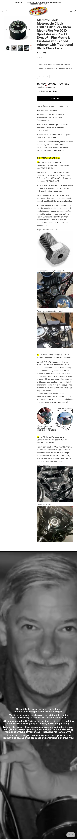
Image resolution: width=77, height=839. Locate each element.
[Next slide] (30, 30)
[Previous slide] (6, 30)
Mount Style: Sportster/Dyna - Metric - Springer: (55, 64)
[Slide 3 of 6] (20, 48)
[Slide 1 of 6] (8, 48)
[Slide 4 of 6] (26, 48)
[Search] (6, 11)
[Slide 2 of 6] (14, 48)
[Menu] (2, 11)
